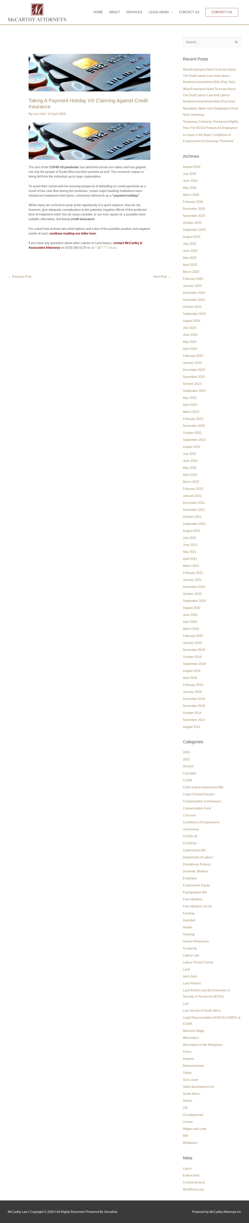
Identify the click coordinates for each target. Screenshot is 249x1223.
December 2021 (194, 502)
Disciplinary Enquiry (197, 864)
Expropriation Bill (195, 892)
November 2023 (194, 376)
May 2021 (189, 551)
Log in (187, 1168)
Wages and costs (194, 1128)
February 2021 (193, 572)
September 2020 (194, 600)
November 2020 (194, 586)
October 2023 (192, 383)
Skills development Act (198, 1086)
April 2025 (190, 264)
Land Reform (192, 983)
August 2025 (191, 236)
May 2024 (189, 341)
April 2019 (190, 677)
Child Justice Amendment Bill (203, 787)
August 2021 (191, 530)
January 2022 (192, 495)
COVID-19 (190, 836)
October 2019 (192, 656)
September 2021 (194, 523)
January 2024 (192, 362)
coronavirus (191, 829)
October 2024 (192, 306)
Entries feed (191, 1175)
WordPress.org (193, 1189)
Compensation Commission (202, 801)
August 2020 (191, 607)
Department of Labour (198, 857)
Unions (188, 1121)
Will (185, 1135)
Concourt (189, 815)
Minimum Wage (193, 1030)
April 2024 (190, 348)
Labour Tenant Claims (198, 962)
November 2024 (194, 299)
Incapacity (190, 948)
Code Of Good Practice (199, 794)
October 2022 (192, 432)
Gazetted (189, 920)
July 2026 (189, 173)
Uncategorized (193, 1114)
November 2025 (194, 215)
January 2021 (192, 579)
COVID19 (189, 843)
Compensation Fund (197, 808)
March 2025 (191, 271)
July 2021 (189, 537)
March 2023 (191, 411)
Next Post (162, 276)
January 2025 (192, 285)
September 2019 (194, 663)
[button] (222, 12)
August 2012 (191, 726)
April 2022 (190, 474)
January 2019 (192, 691)
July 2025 (189, 243)
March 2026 (191, 194)
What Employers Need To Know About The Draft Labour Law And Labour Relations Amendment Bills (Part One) (209, 95)
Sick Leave (190, 1079)
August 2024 (191, 320)
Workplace (190, 1142)
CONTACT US (189, 12)
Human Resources (196, 941)
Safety (187, 1072)
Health (187, 927)
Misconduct (191, 1037)
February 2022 (193, 488)
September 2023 (194, 390)
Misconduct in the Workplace (203, 1044)
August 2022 (191, 446)
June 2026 (190, 180)
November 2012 (194, 719)
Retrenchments (193, 1065)
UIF (185, 1107)
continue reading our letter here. (73, 233)
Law (186, 1003)
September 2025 (194, 229)
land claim (190, 976)
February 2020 (193, 635)
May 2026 (189, 187)
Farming (188, 913)
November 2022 (194, 425)
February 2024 (193, 355)
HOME (98, 12)
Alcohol (188, 766)
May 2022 (189, 467)
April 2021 (190, 558)
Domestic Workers (195, 871)
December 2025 (194, 208)
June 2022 (190, 460)
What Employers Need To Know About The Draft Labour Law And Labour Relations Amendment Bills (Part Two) (209, 76)
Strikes (187, 1100)
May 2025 (189, 257)
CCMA (187, 780)
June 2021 (190, 544)
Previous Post (19, 276)
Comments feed (194, 1182)
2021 (186, 759)
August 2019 (191, 670)
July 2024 (189, 327)
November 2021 (194, 509)
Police (187, 1051)
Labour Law (191, 955)
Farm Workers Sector (197, 906)
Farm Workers (192, 899)
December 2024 (194, 292)
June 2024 (190, 334)
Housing (189, 934)
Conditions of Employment (201, 822)
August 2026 (191, 166)
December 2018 (194, 698)
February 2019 (193, 684)
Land (186, 969)
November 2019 (194, 649)
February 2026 (193, 201)
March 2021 (191, 565)
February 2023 (193, 418)
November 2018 (194, 705)
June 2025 (190, 250)
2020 (186, 752)
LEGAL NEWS (159, 12)
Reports (188, 1058)
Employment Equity (196, 885)
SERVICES (134, 12)
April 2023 (190, 404)
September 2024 (194, 313)
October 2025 (192, 222)
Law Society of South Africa (202, 1010)
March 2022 (191, 481)
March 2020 (191, 628)
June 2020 (190, 614)
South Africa (191, 1093)
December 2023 (194, 369)
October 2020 (192, 593)
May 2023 (189, 397)
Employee (190, 878)
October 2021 (192, 516)
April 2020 (190, 621)
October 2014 (192, 712)
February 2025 (193, 278)
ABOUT (114, 12)
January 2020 (192, 642)
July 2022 (189, 453)
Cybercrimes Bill (194, 850)
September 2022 (194, 439)
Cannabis (189, 773)
